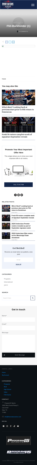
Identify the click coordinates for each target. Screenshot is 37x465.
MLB (5, 386)
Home (4, 372)
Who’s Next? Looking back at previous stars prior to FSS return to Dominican (18, 102)
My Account (5, 375)
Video (5, 392)
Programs (7, 279)
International (8, 282)
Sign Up (18, 264)
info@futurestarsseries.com (13, 416)
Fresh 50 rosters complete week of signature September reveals (18, 128)
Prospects (7, 384)
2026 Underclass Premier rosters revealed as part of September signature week (21, 226)
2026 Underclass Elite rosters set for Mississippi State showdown (22, 235)
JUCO (6, 285)
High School (7, 389)
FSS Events (7, 395)
